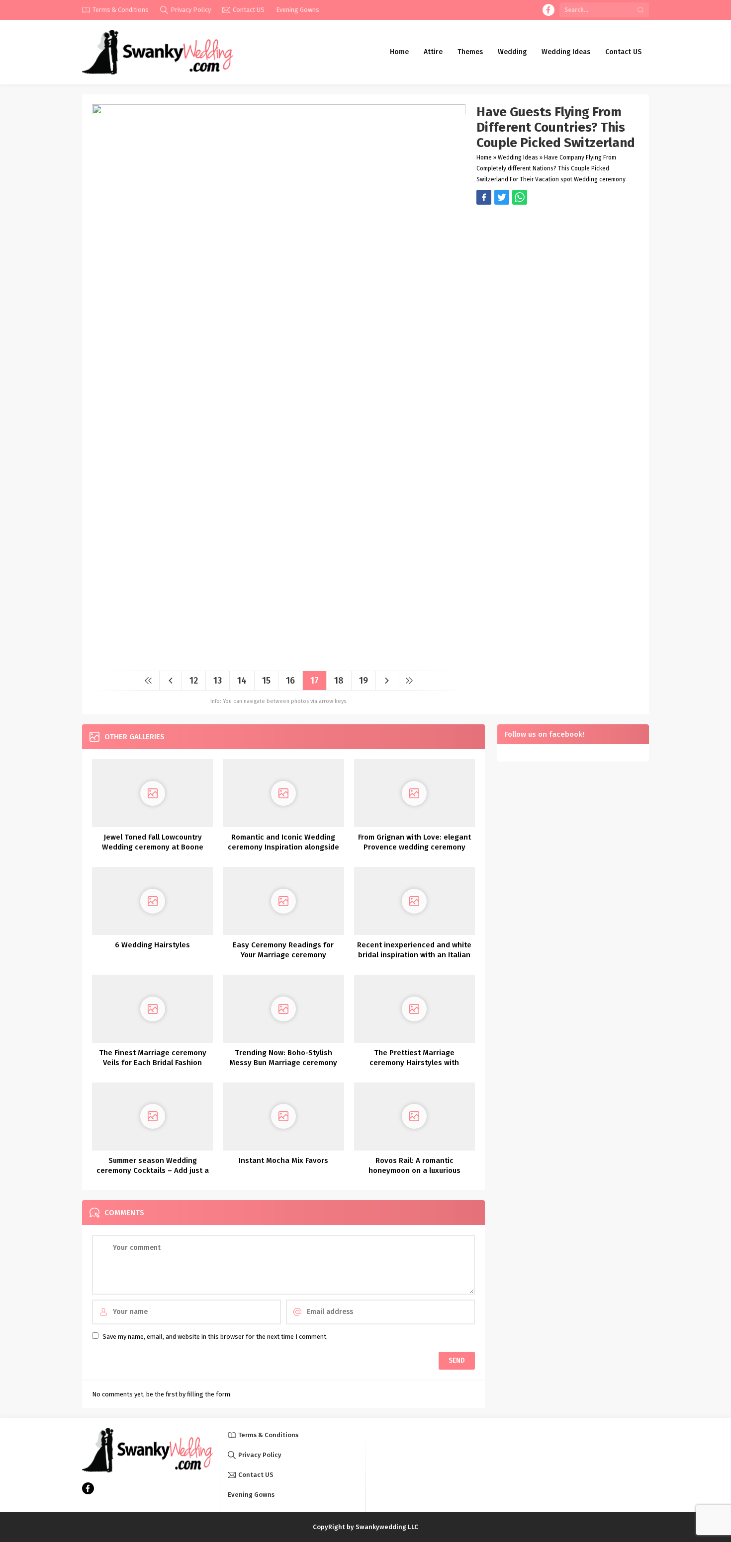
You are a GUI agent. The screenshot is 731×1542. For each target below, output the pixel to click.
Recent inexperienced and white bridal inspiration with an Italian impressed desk (414, 954)
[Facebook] (548, 10)
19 (363, 680)
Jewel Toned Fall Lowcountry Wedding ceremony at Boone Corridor (152, 847)
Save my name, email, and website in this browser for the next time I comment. (215, 1336)
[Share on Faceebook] (501, 197)
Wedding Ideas (518, 157)
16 (290, 680)
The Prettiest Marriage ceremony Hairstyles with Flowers (414, 1062)
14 (242, 680)
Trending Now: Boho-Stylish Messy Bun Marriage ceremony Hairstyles (283, 1062)
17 (314, 680)
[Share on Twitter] (519, 197)
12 (193, 680)
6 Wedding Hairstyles (152, 944)
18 (339, 680)
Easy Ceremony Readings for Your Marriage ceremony (283, 949)
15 (266, 680)
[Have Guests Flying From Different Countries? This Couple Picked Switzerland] (278, 659)
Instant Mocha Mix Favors (283, 1160)
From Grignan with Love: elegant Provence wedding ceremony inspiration (414, 847)
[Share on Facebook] (483, 197)
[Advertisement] (557, 274)
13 (217, 680)
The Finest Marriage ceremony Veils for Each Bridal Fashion (152, 1057)
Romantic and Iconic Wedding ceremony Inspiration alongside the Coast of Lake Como (283, 847)
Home (484, 157)
